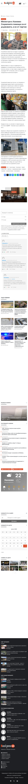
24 (2, 546)
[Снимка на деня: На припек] (23, 568)
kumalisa (9, 712)
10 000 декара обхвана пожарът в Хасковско (16, 696)
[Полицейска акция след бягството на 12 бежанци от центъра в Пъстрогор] (7, 304)
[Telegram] (18, 175)
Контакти (21, 777)
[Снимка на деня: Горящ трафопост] (14, 563)
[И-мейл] (23, 175)
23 (25, 543)
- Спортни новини (5, 758)
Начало (3, 16)
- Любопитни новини (5, 757)
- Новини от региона (5, 755)
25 (6, 546)
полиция (23, 169)
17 (2, 543)
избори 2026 (3, 169)
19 (10, 543)
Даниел (8, 736)
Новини (8, 16)
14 (17, 540)
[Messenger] (13, 175)
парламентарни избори (17, 169)
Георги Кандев (12, 167)
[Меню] (1, 3)
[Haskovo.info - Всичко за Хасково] (9, 3)
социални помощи (9, 171)
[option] (14, 195)
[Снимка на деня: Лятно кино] (5, 563)
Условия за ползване (9, 777)
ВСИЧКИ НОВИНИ (7, 469)
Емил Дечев (18, 167)
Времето (4, 763)
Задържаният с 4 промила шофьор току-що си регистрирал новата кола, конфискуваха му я (20, 344)
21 (17, 543)
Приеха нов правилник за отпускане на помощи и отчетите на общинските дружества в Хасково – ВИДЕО (20, 312)
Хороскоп (4, 765)
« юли (2, 552)
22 (21, 543)
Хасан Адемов (17, 171)
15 (21, 540)
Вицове (4, 767)
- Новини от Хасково (5, 754)
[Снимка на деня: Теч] (14, 568)
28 (17, 546)
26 (10, 546)
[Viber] (20, 175)
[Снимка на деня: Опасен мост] (5, 568)
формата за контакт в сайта (14, 230)
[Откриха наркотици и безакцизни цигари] (21, 321)
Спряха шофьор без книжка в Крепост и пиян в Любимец (7, 342)
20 (14, 543)
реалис (13, 279)
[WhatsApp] (15, 175)
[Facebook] (5, 175)
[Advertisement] (14, 365)
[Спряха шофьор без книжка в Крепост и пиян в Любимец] (7, 336)
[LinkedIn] (10, 175)
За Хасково (4, 766)
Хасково (12, 16)
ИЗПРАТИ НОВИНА (18, 469)
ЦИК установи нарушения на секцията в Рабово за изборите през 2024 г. (7, 328)
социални (3, 171)
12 (10, 540)
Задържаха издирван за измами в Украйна (14, 196)
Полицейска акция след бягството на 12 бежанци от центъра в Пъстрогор (7, 311)
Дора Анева (5, 30)
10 (2, 540)
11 (6, 540)
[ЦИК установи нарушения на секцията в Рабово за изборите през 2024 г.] (7, 321)
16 (25, 540)
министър (9, 169)
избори (23, 167)
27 (13, 546)
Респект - (9, 724)
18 (6, 543)
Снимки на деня (5, 762)
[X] (8, 175)
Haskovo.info (11, 773)
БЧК (7, 167)
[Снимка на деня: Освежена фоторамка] (23, 563)
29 (21, 546)
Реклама (16, 777)
